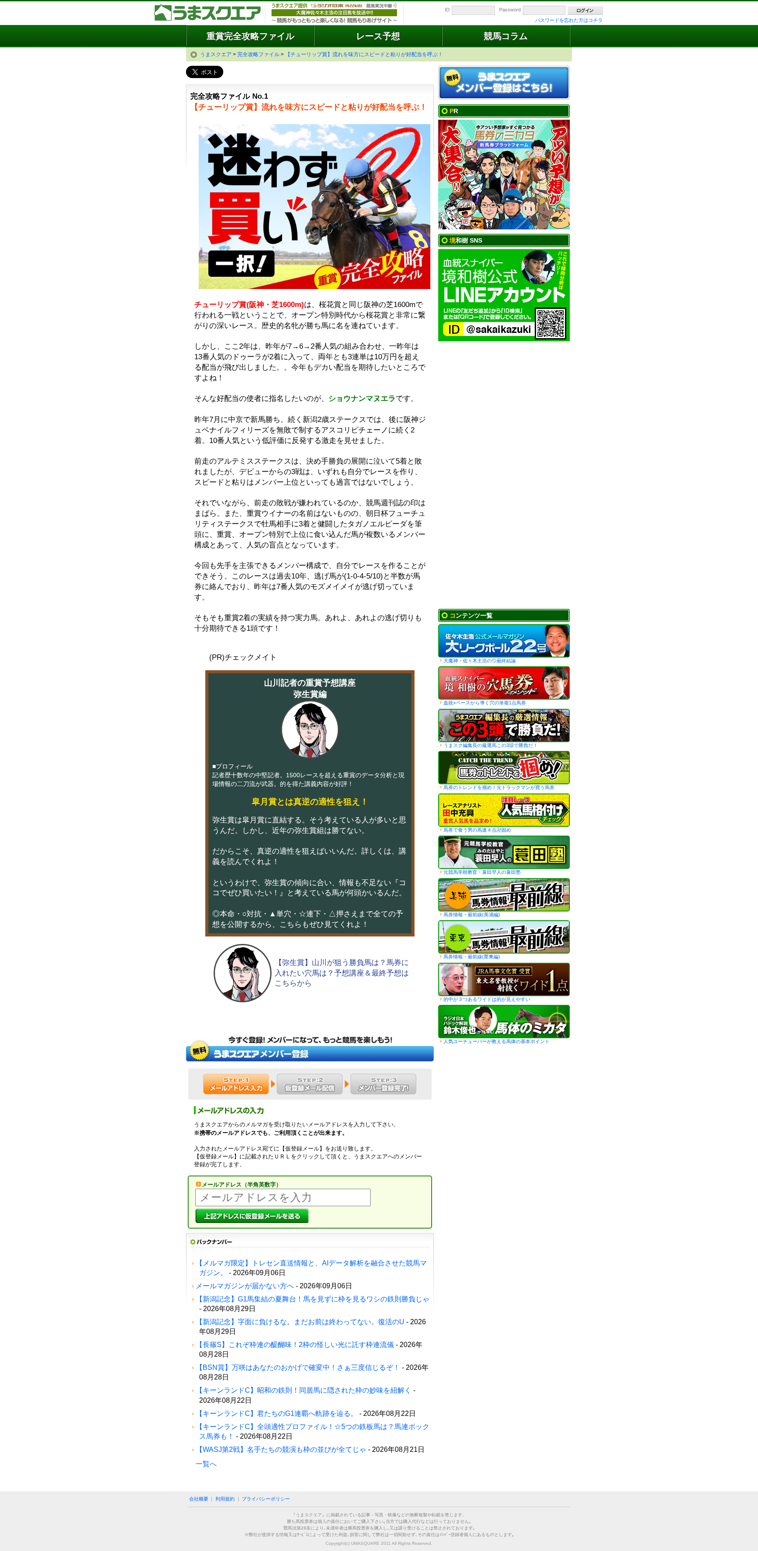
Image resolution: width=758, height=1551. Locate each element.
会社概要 (198, 1498)
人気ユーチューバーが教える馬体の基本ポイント (496, 1041)
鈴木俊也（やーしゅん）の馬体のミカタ (504, 1021)
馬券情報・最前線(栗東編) (471, 956)
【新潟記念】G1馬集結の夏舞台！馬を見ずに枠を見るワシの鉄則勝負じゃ (312, 1299)
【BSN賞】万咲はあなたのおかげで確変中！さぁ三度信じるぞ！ (298, 1367)
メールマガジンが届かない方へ (245, 1286)
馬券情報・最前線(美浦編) (471, 914)
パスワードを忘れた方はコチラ (569, 20)
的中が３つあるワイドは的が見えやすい (486, 999)
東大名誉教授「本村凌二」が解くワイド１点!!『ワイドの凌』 (504, 979)
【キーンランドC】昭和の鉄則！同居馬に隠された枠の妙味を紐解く (303, 1390)
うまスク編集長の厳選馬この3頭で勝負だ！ (504, 725)
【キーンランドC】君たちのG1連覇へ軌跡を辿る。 (277, 1413)
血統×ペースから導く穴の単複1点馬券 (484, 702)
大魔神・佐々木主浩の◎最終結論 (479, 660)
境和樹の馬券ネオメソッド (504, 683)
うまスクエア (208, 13)
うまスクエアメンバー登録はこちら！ (504, 83)
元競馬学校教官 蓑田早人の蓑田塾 (504, 852)
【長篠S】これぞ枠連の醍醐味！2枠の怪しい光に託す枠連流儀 (295, 1344)
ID (447, 9)
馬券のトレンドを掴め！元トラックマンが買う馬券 (498, 787)
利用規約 (225, 1498)
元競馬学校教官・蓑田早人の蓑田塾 (482, 872)
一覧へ (206, 1464)
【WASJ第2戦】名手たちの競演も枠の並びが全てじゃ (281, 1449)
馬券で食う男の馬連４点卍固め (477, 830)
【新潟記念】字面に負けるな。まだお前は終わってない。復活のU (300, 1322)
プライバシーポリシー (266, 1498)
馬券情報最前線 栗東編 (504, 937)
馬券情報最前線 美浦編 (504, 895)
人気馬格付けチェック (504, 810)
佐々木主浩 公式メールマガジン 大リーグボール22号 (504, 641)
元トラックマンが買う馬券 (504, 767)
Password (510, 9)
